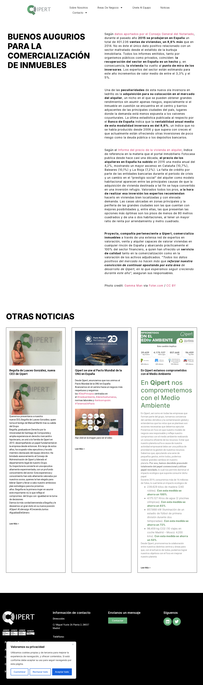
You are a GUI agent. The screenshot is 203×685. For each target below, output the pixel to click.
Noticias (165, 7)
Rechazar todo (40, 671)
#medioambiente (86, 397)
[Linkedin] (168, 621)
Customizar (20, 671)
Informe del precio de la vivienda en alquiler (150, 150)
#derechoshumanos (106, 397)
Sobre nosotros (78, 7)
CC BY (171, 285)
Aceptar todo (62, 671)
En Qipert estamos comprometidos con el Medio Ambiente (164, 372)
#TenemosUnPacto (85, 403)
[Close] (73, 644)
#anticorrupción (103, 400)
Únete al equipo (141, 7)
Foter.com (156, 285)
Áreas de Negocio (108, 7)
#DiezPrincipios (86, 393)
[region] (41, 660)
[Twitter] (177, 621)
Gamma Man (133, 285)
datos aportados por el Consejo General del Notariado (154, 34)
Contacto (77, 12)
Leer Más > (14, 524)
